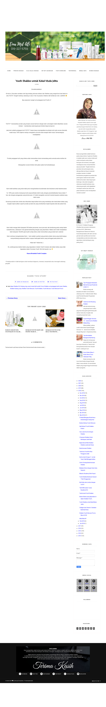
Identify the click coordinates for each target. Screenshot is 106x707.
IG (93, 583)
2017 (79, 526)
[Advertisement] (49, 11)
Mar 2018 (82, 415)
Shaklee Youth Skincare (28, 288)
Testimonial (72, 70)
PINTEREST (87, 590)
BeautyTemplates (19, 680)
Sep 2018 (82, 400)
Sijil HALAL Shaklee (32, 70)
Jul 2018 (82, 405)
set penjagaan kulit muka (55, 286)
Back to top (96, 681)
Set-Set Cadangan (47, 70)
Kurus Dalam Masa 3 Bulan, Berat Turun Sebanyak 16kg (88, 354)
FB (79, 583)
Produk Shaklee (18, 70)
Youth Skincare (61, 70)
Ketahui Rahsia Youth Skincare (87, 423)
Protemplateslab (28, 680)
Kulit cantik (37, 286)
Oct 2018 (82, 398)
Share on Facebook (23, 281)
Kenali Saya (82, 70)
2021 (79, 383)
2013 (79, 535)
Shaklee (65, 286)
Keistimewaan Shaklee (85, 448)
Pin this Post (54, 281)
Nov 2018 (82, 395)
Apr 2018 (82, 412)
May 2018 (82, 410)
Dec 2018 (82, 393)
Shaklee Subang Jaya (15, 288)
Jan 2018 (82, 523)
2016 (79, 528)
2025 (79, 380)
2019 (79, 388)
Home (9, 70)
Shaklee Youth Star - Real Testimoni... (53, 331)
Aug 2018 (82, 402)
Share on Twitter (39, 281)
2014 (79, 533)
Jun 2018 (82, 407)
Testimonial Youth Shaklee (86, 493)
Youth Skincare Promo (57, 288)
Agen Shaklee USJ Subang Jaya (19, 286)
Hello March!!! (82, 518)
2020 (79, 385)
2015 (79, 531)
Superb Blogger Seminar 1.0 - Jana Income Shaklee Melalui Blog (90, 321)
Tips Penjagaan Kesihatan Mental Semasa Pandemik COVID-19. (90, 285)
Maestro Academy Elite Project (87, 473)
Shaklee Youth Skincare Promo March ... (34, 331)
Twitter (86, 583)
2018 (79, 390)
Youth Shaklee (38, 288)
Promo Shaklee (45, 286)
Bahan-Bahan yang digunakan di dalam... (13, 331)
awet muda (31, 286)
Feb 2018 (82, 521)
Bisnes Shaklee (94, 70)
